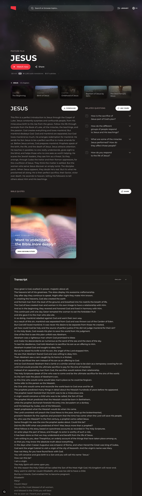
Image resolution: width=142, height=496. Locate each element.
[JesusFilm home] (13, 8)
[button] (123, 108)
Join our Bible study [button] (26, 251)
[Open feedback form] (4, 491)
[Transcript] (126, 280)
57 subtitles (51, 74)
